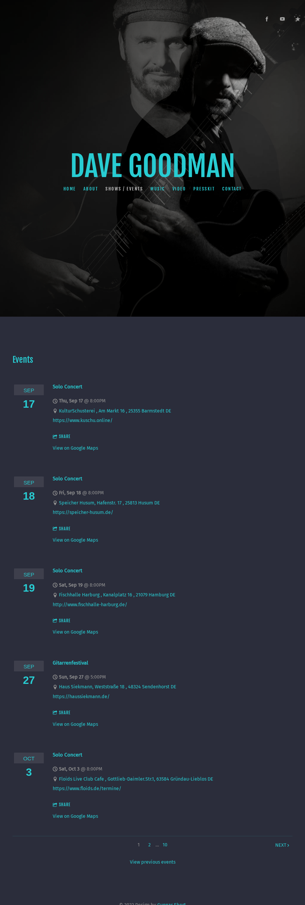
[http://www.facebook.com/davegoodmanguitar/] (266, 19)
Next (280, 845)
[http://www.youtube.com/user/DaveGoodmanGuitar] (282, 19)
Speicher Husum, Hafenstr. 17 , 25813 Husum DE (109, 503)
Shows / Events (124, 188)
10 (165, 845)
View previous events (152, 862)
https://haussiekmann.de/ (81, 696)
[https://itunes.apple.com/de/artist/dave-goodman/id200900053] (297, 19)
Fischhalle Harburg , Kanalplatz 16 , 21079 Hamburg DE (117, 595)
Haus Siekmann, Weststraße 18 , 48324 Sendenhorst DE (117, 687)
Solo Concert (67, 387)
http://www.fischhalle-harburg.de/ (90, 604)
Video (179, 188)
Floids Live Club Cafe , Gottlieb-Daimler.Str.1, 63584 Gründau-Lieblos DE (136, 779)
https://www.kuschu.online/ (83, 420)
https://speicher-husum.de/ (83, 512)
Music (157, 188)
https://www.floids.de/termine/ (87, 788)
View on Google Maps (75, 448)
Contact (232, 188)
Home (69, 188)
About (90, 188)
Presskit (204, 188)
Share (65, 436)
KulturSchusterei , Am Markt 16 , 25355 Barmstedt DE (115, 411)
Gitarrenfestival (70, 663)
